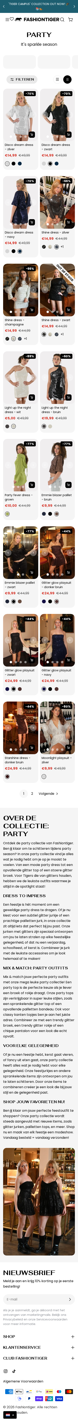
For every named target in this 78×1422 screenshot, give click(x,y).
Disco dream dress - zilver (19, 147)
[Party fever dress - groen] (20, 465)
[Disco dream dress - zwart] (57, 115)
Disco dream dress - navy (19, 234)
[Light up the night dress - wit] (20, 377)
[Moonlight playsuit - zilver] (57, 728)
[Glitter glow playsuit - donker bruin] (57, 552)
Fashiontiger (25, 1407)
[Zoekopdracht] (62, 19)
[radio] (7, 163)
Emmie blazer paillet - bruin (57, 497)
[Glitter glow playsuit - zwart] (20, 640)
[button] (10, 1415)
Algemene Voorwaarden (23, 1381)
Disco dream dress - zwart (56, 147)
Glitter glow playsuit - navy (57, 672)
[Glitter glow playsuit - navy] (57, 640)
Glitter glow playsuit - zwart (20, 672)
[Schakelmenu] (7, 19)
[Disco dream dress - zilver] (20, 115)
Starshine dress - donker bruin (18, 760)
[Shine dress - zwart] (57, 290)
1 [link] (23, 793)
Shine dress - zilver (55, 232)
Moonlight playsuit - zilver (57, 760)
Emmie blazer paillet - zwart (20, 585)
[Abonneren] (69, 1299)
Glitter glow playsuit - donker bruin (57, 585)
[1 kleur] (57, 79)
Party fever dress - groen (19, 497)
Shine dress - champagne (15, 322)
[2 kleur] (67, 79)
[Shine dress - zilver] (57, 202)
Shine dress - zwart (56, 320)
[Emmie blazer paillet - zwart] (20, 552)
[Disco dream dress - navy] (20, 202)
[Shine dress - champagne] (20, 290)
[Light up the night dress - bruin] (57, 377)
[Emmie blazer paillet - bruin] (57, 465)
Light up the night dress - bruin (55, 410)
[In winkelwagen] (32, 135)
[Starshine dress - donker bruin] (20, 728)
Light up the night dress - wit (18, 410)
